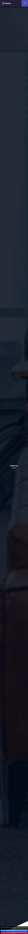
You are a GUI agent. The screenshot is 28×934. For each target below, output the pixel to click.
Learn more (14, 932)
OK (14, 930)
